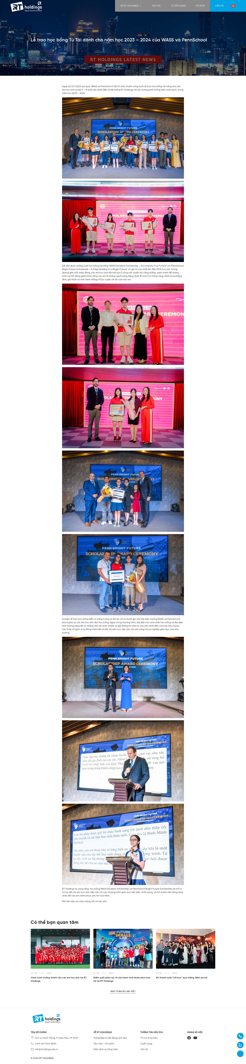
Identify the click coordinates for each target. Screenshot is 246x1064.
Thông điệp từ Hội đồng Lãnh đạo (110, 1037)
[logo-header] (26, 6)
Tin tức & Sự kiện (148, 1037)
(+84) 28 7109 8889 (45, 1043)
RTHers (200, 5)
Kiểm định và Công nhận (105, 1049)
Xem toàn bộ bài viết (123, 991)
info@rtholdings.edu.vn (46, 1049)
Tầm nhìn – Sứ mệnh (103, 1043)
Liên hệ (144, 1049)
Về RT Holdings (129, 5)
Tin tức (156, 5)
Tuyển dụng (178, 5)
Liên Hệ (219, 5)
